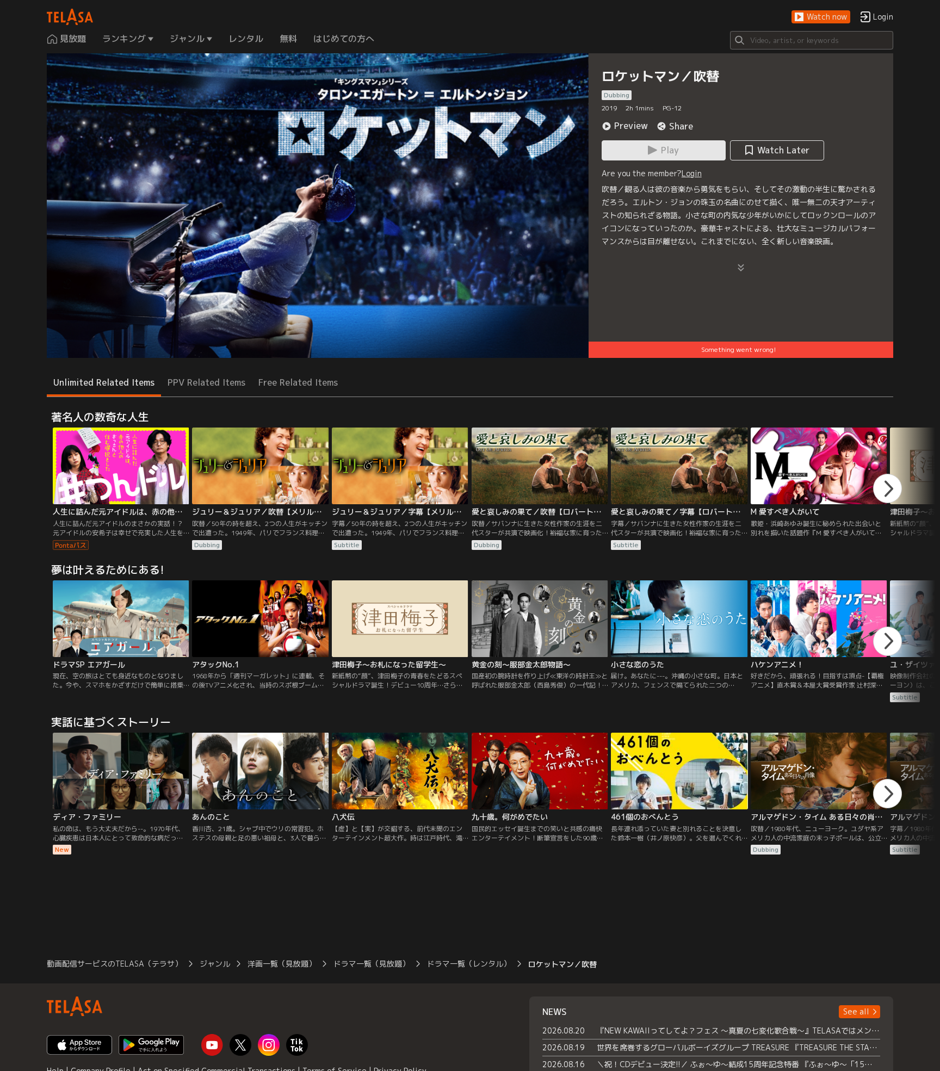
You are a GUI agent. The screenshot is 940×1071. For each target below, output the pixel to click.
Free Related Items (298, 382)
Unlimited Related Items (103, 382)
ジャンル (215, 963)
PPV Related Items (206, 382)
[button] (820, 17)
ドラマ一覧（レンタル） (469, 963)
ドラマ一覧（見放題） (371, 963)
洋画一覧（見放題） (282, 963)
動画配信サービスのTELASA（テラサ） (114, 963)
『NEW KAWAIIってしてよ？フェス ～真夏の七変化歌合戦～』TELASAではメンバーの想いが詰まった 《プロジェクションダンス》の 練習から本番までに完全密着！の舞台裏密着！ (738, 1030)
